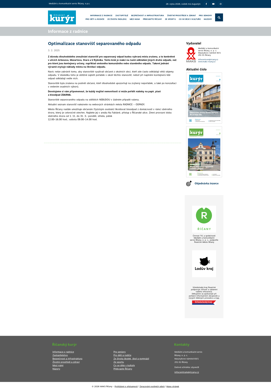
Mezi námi (58, 365)
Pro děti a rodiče (122, 355)
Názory (56, 369)
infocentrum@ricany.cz (208, 59)
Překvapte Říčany (122, 369)
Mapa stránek (172, 386)
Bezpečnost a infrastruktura (67, 358)
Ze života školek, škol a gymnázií (131, 358)
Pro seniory (119, 352)
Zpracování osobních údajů (152, 386)
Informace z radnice (63, 352)
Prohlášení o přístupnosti (126, 386)
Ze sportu (118, 362)
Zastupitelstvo (60, 355)
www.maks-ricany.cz (206, 62)
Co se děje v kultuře (124, 365)
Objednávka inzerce (206, 183)
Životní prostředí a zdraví (66, 362)
